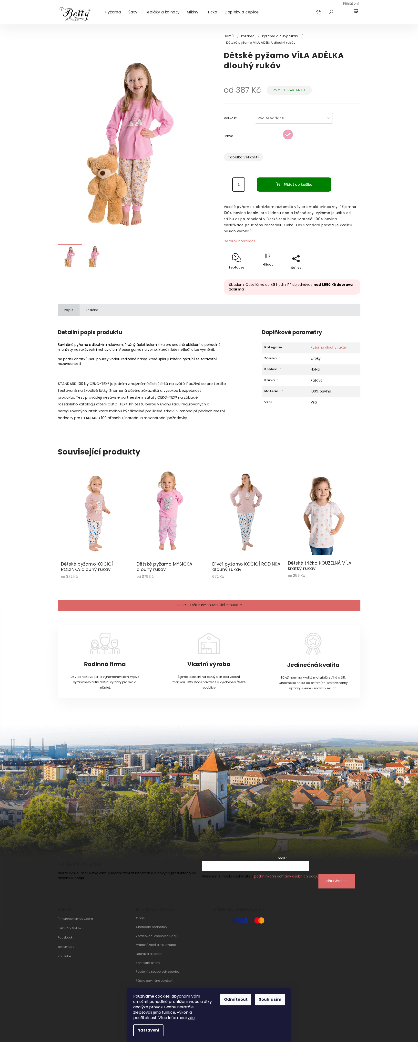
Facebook (65, 937)
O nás (140, 918)
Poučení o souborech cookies (157, 972)
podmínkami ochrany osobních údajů (286, 876)
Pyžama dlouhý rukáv (329, 347)
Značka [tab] (92, 310)
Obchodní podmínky (151, 927)
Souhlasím (270, 999)
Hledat (331, 12)
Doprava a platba (149, 954)
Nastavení (148, 1030)
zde (191, 1018)
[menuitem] (113, 12)
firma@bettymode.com (75, 919)
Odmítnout (236, 999)
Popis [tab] (68, 310)
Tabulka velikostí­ (243, 157)
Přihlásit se (336, 881)
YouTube (64, 956)
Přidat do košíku (298, 184)
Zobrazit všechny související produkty (209, 605)
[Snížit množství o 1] (227, 188)
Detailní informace (240, 241)
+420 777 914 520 (70, 928)
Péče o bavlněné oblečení (154, 981)
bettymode (66, 947)
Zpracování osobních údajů (157, 936)
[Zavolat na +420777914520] (323, 12)
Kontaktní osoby (148, 963)
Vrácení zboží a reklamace (156, 945)
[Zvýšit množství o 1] (249, 188)
